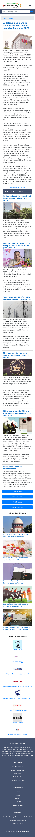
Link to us (17, 798)
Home (5, 18)
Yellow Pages (17, 773)
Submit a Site (17, 802)
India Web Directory (17, 767)
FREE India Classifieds (17, 780)
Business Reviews (17, 805)
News (11, 18)
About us (17, 792)
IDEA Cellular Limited (17, 187)
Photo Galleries (17, 777)
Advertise (17, 795)
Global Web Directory (17, 770)
